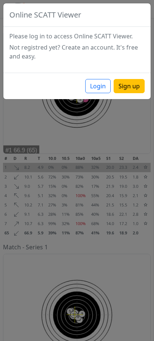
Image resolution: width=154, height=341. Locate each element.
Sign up (129, 86)
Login (98, 86)
